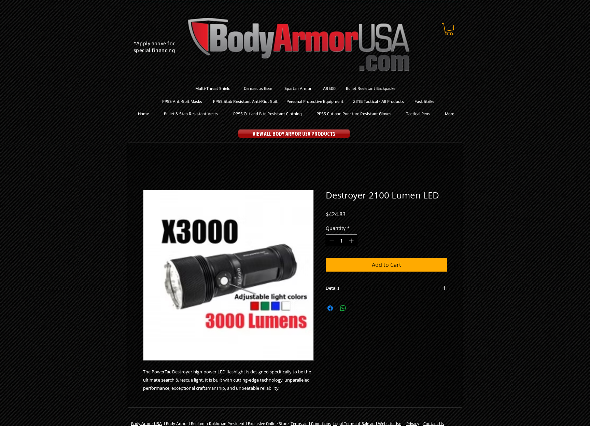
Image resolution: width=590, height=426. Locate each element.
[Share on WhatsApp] (343, 308)
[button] (449, 29)
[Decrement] (331, 241)
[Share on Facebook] (330, 308)
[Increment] (352, 241)
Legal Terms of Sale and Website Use (367, 423)
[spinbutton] (341, 241)
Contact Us (433, 423)
